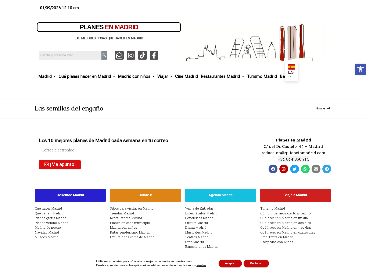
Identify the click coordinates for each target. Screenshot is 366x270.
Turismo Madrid (262, 76)
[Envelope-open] (119, 55)
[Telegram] (326, 169)
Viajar (162, 76)
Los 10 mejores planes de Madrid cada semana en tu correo (103, 140)
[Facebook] (273, 169)
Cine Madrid (186, 76)
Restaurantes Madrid (220, 76)
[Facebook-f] (154, 55)
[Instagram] (131, 55)
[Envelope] (316, 169)
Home (320, 108)
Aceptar (230, 263)
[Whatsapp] (305, 169)
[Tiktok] (142, 55)
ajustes (201, 265)
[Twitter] (294, 169)
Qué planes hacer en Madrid (85, 76)
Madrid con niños (134, 76)
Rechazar (256, 263)
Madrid (45, 76)
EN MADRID (109, 27)
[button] (360, 69)
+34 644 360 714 (293, 159)
